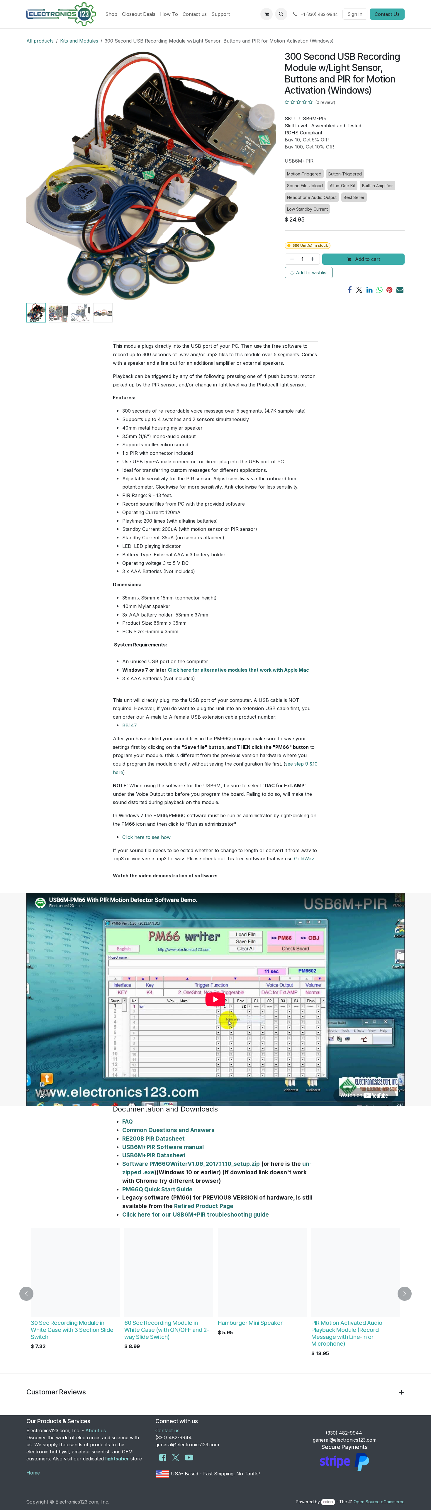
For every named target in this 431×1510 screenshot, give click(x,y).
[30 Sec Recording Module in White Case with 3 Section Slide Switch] (75, 1272)
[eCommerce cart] (266, 14)
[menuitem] (111, 14)
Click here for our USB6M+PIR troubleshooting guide (195, 1214)
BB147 (129, 725)
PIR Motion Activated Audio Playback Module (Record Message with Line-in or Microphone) (346, 1333)
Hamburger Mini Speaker (250, 1322)
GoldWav (304, 859)
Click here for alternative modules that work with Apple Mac (238, 670)
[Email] (399, 289)
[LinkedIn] (369, 289)
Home (33, 1473)
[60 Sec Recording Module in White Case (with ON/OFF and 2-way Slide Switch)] (168, 1272)
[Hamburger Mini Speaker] (262, 1272)
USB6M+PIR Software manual (163, 1147)
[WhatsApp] (379, 289)
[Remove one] (291, 259)
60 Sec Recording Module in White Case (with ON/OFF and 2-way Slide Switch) (166, 1329)
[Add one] (314, 259)
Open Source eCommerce (379, 1501)
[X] (359, 289)
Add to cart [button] (367, 259)
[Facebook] (350, 289)
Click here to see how (146, 837)
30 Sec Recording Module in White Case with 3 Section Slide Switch (72, 1329)
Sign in (354, 14)
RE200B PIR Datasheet (153, 1138)
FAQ (127, 1121)
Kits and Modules (79, 41)
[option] (215, 1294)
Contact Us (387, 14)
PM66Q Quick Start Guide (157, 1189)
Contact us (167, 1430)
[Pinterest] (389, 289)
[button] (281, 14)
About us (95, 1430)
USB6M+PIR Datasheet (154, 1155)
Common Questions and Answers (168, 1130)
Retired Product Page (203, 1206)
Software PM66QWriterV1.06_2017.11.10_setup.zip (191, 1163)
